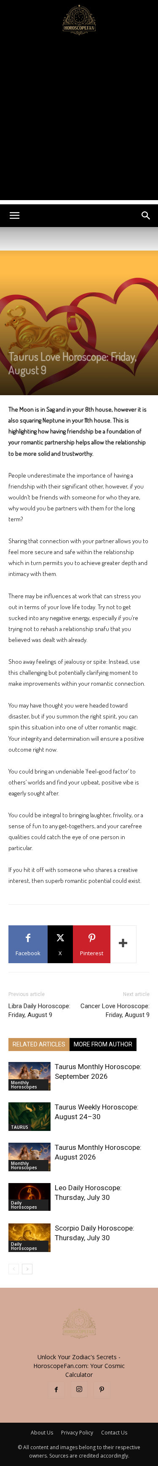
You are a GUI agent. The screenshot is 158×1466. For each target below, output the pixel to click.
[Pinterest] (102, 1389)
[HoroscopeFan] (79, 19)
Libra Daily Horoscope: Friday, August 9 (39, 1010)
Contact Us (114, 1432)
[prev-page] (13, 1269)
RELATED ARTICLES (39, 1044)
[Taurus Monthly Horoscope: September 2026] (29, 1076)
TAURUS (19, 1127)
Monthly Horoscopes (24, 1085)
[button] (14, 215)
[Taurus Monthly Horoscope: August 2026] (29, 1157)
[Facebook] (56, 1389)
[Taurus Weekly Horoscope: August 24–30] (29, 1116)
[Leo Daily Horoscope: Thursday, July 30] (29, 1197)
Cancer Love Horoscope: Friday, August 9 (115, 1010)
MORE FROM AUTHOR (103, 1044)
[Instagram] (79, 1389)
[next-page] (27, 1269)
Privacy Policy (77, 1432)
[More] (123, 944)
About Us (42, 1432)
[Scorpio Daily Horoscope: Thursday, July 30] (29, 1237)
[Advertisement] (79, 121)
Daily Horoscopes (24, 1205)
